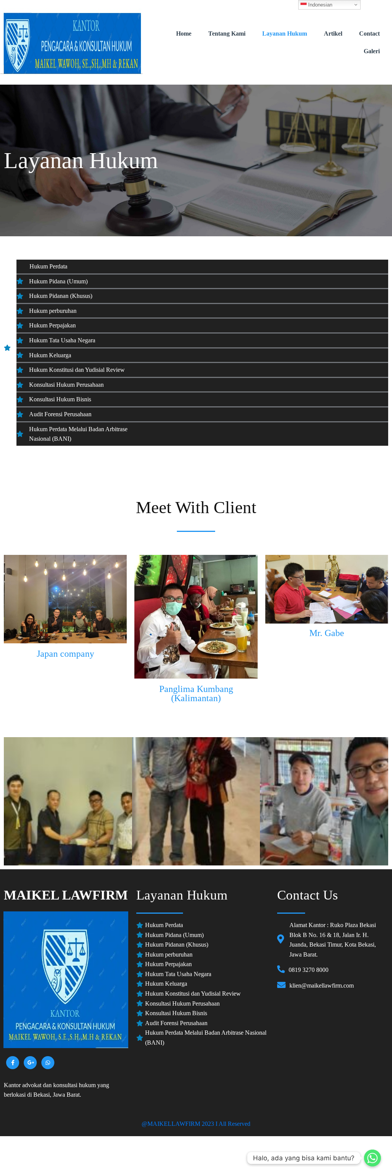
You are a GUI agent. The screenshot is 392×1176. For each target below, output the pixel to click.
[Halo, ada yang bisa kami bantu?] (372, 1158)
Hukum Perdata (43, 266)
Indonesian (319, 5)
